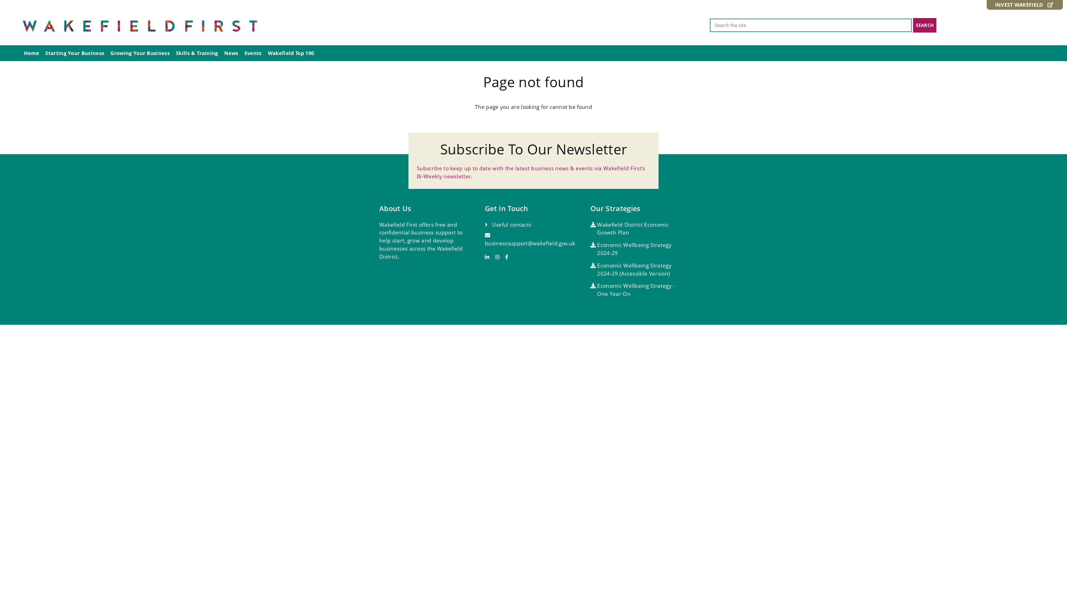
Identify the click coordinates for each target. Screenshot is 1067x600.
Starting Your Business (74, 53)
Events (253, 53)
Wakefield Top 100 (291, 53)
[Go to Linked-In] (489, 257)
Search (925, 25)
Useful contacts (510, 224)
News (231, 53)
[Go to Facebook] (506, 257)
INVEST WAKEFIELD (1021, 4)
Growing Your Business (140, 53)
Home (31, 53)
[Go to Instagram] (499, 257)
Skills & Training (197, 53)
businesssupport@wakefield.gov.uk (530, 243)
